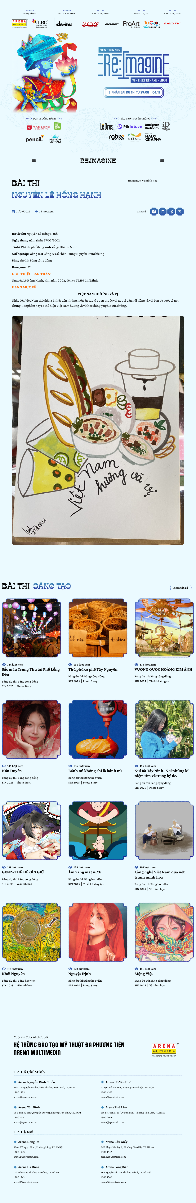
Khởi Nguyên (13, 973)
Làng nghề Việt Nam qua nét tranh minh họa (160, 874)
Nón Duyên (12, 770)
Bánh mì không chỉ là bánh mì (95, 770)
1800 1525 (19, 1092)
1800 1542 (19, 1151)
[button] (154, 211)
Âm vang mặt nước (85, 872)
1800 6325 (106, 1092)
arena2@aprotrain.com (26, 1156)
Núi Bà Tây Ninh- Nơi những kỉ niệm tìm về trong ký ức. (162, 773)
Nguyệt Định (79, 973)
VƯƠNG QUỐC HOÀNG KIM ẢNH (163, 669)
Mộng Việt (144, 973)
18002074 (19, 1117)
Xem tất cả (180, 588)
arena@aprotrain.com (25, 1096)
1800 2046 (107, 1117)
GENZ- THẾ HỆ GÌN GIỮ (23, 872)
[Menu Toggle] (34, 160)
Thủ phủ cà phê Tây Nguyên (93, 669)
